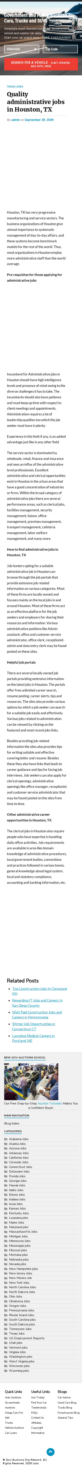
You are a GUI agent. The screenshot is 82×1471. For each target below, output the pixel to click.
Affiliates (36, 1423)
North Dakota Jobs (22, 1292)
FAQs (34, 1413)
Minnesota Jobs (20, 1241)
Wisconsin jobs (19, 1366)
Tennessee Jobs (20, 1329)
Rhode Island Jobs (21, 1315)
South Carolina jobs (22, 1320)
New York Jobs (19, 1283)
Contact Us (37, 1418)
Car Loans (11, 1433)
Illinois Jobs (17, 1195)
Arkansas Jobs (19, 1153)
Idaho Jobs (16, 1190)
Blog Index (11, 1123)
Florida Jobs (17, 1176)
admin (16, 120)
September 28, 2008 (39, 120)
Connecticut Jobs (20, 1167)
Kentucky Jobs (19, 1213)
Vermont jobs (18, 1347)
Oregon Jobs (17, 1306)
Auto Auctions (13, 1397)
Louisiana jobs (18, 1218)
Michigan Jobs (18, 1236)
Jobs (36, 1463)
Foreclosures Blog (69, 1413)
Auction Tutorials (50, 1103)
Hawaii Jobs (17, 1185)
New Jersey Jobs (20, 1273)
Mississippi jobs (20, 1246)
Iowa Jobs (16, 1204)
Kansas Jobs (17, 1208)
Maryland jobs (18, 1227)
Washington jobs (20, 1356)
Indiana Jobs (17, 1199)
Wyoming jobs (19, 1371)
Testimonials (39, 1407)
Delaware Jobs (19, 1171)
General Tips (65, 1418)
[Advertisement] (41, 167)
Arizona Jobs (17, 1148)
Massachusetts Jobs (23, 1231)
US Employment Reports (27, 1338)
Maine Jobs (16, 1222)
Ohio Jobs (15, 1296)
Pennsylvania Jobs (21, 1310)
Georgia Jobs (18, 1181)
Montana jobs (18, 1255)
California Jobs (19, 1158)
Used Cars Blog (67, 1403)
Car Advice (64, 1397)
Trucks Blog (65, 1407)
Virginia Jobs (17, 1352)
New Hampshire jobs (23, 1269)
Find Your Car (39, 1403)
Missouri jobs (18, 1250)
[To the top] (51, 1452)
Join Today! (38, 1397)
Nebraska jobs (19, 1259)
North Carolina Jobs (22, 1287)
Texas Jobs (15, 86)
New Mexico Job (20, 1278)
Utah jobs (15, 1343)
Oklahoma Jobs (19, 1301)
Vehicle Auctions (14, 1428)
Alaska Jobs (17, 1144)
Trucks (9, 1423)
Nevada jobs (17, 1264)
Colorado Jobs (18, 1162)
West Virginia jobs (21, 1361)
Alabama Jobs (18, 1139)
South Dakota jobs (22, 1324)
